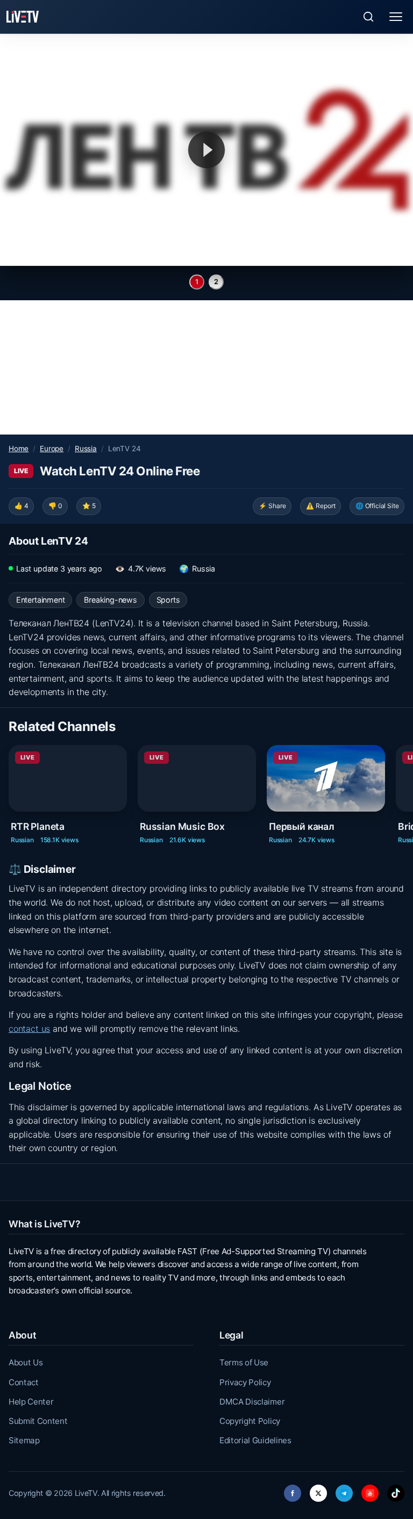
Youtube (370, 1490)
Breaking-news (110, 599)
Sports (168, 599)
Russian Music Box (182, 825)
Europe (51, 448)
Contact (24, 1382)
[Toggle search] (368, 16)
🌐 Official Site (376, 506)
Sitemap (24, 1440)
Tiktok (395, 1490)
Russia (86, 448)
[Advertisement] (206, 367)
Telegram (344, 1490)
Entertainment (40, 599)
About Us (25, 1362)
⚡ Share (272, 506)
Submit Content (38, 1421)
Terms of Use (243, 1362)
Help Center (31, 1402)
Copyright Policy (249, 1421)
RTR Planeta (38, 825)
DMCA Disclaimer (251, 1402)
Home (19, 448)
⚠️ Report (321, 506)
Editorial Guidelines (255, 1440)
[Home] (22, 17)
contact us (29, 1028)
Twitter (318, 1490)
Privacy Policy (245, 1382)
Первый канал (301, 825)
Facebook (292, 1490)
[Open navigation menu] (396, 16)
